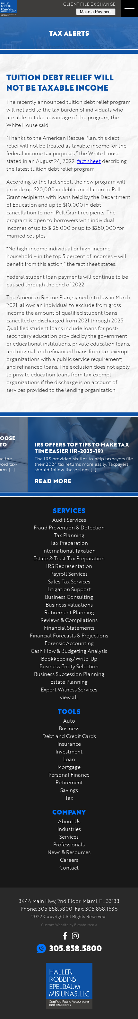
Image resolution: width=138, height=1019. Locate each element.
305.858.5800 (55, 908)
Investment (69, 751)
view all (69, 697)
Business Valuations (69, 604)
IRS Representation (69, 566)
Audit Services (69, 519)
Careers (69, 859)
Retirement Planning (69, 612)
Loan (69, 759)
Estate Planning (69, 681)
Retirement (69, 782)
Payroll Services (69, 573)
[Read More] (76, 454)
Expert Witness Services (69, 689)
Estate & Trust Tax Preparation (69, 558)
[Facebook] (65, 935)
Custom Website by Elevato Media (69, 924)
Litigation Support (69, 589)
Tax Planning (69, 535)
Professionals (69, 844)
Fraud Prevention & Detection (69, 527)
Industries (69, 829)
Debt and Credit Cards (69, 736)
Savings (69, 790)
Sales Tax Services (69, 581)
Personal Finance (69, 774)
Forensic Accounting (69, 643)
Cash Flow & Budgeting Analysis (69, 650)
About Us (69, 821)
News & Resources (69, 852)
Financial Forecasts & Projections (69, 635)
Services (69, 836)
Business (69, 728)
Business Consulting (69, 596)
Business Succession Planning (69, 674)
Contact (69, 867)
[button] (129, 8)
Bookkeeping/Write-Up (69, 658)
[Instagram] (75, 935)
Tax (69, 797)
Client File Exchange (89, 4)
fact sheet (89, 161)
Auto (69, 720)
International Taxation (69, 550)
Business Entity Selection (69, 666)
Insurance (69, 743)
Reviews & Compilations (69, 620)
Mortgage (69, 767)
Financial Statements (69, 627)
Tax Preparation (69, 542)
